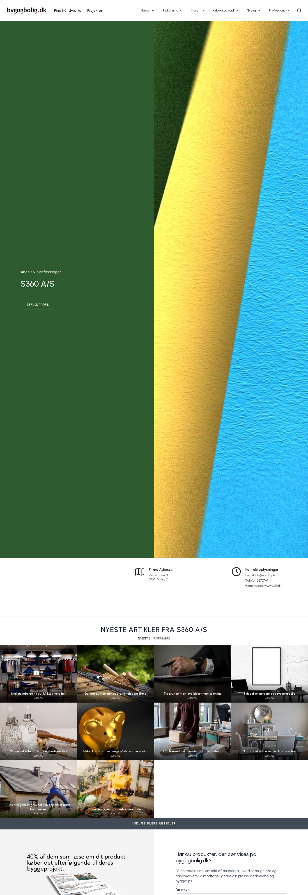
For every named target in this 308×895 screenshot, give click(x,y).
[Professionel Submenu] (290, 11)
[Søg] (299, 10)
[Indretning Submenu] (182, 11)
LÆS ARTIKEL (38, 677)
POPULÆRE (162, 638)
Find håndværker (68, 10)
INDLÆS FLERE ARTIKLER (154, 823)
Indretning (170, 10)
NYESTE (144, 638)
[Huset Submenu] (204, 11)
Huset (195, 10)
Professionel (277, 10)
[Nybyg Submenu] (260, 11)
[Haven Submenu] (154, 11)
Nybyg (251, 10)
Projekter (94, 10)
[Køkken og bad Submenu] (238, 11)
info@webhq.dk (265, 575)
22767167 (262, 580)
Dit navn (184, 890)
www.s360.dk (272, 585)
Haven (145, 10)
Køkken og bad (223, 10)
